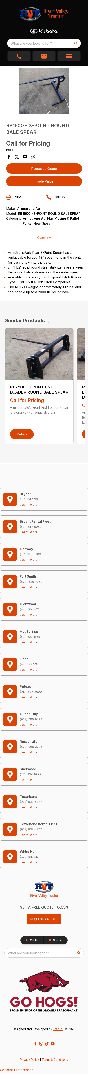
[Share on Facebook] (8, 156)
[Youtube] (53, 1043)
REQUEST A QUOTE (44, 919)
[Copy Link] (33, 156)
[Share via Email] (25, 156)
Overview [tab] (44, 237)
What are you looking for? (31, 43)
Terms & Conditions (55, 1059)
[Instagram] (41, 1043)
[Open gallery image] (44, 91)
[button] (19, 56)
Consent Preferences (16, 1070)
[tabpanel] (44, 91)
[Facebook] (35, 1043)
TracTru (58, 1029)
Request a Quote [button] (44, 168)
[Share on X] (16, 156)
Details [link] (22, 434)
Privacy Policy (29, 1059)
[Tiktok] (47, 1043)
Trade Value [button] (44, 181)
